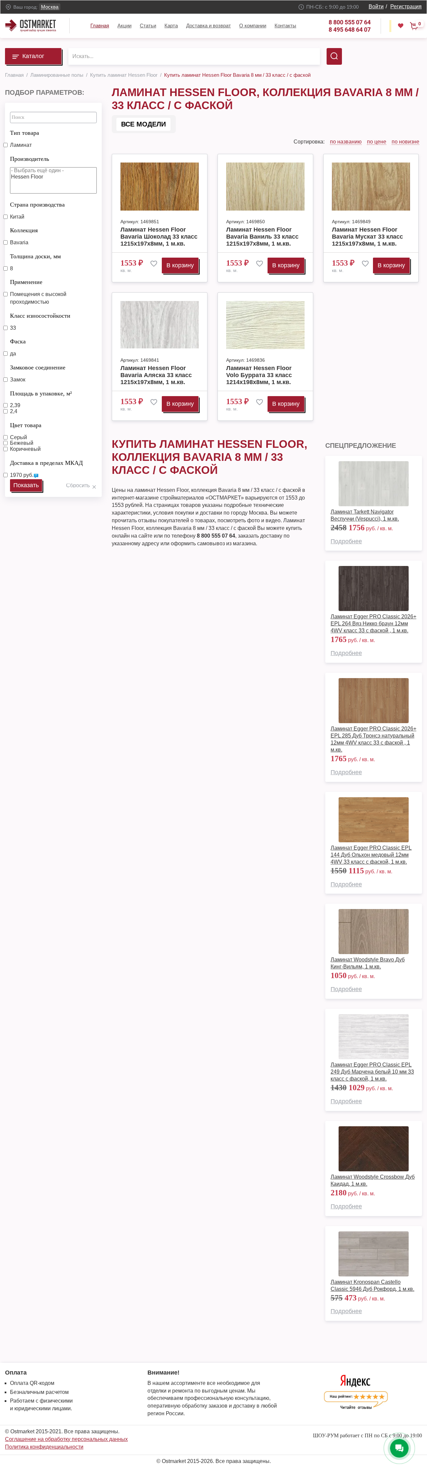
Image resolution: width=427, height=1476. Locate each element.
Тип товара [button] (24, 132)
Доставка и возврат (208, 25)
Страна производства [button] (37, 204)
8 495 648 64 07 (350, 29)
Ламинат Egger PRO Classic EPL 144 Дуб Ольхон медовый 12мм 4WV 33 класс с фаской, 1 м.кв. (371, 855)
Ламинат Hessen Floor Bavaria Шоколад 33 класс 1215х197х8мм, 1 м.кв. (158, 236)
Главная (99, 25)
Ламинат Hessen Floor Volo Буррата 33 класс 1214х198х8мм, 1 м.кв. (259, 375)
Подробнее (346, 541)
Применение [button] (26, 282)
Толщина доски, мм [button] (35, 256)
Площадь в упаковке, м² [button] (41, 393)
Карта (171, 25)
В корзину (180, 265)
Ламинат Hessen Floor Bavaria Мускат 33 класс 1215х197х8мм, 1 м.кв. (367, 236)
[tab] (53, 131)
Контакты (285, 25)
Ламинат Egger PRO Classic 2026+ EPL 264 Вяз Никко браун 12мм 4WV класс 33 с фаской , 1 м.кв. (373, 623)
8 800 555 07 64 (350, 22)
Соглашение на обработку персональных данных (66, 1439)
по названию (346, 141)
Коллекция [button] (24, 230)
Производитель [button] (29, 159)
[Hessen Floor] (53, 177)
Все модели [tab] (143, 124)
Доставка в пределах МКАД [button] (46, 463)
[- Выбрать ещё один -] (53, 171)
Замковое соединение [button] (37, 367)
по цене (376, 141)
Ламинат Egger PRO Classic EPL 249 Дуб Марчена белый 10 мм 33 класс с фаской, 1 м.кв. (372, 1072)
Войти (376, 6)
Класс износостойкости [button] (40, 315)
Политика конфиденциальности (44, 1447)
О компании (252, 25)
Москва (49, 7)
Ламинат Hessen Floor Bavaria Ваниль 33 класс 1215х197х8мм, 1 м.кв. (262, 236)
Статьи (148, 25)
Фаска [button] (18, 341)
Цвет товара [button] (25, 425)
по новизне (405, 141)
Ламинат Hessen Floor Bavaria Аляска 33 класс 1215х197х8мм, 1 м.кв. (156, 375)
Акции (124, 25)
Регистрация (406, 6)
